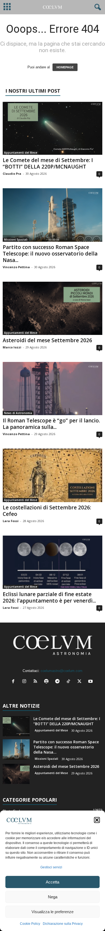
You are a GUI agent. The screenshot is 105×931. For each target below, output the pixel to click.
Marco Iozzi (12, 347)
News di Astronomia (18, 413)
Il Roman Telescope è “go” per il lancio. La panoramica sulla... (51, 424)
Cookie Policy (30, 924)
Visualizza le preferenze (53, 911)
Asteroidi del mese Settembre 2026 (47, 340)
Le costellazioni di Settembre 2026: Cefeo (47, 510)
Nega (52, 897)
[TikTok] (69, 682)
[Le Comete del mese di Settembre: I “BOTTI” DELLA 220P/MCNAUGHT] (52, 128)
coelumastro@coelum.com (61, 671)
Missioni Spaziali (15, 239)
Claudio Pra (12, 174)
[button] (97, 820)
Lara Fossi (11, 521)
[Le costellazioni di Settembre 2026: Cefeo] (52, 475)
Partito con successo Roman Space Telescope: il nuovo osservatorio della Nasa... (50, 254)
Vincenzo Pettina (16, 267)
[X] (80, 682)
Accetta (52, 882)
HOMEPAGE (65, 67)
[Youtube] (91, 682)
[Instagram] (25, 682)
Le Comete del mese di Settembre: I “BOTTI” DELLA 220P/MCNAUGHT (48, 163)
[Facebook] (14, 682)
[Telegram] (58, 682)
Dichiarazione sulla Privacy (63, 924)
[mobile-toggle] (7, 7)
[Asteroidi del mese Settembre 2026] (52, 308)
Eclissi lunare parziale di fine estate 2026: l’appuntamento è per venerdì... (49, 597)
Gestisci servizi (51, 867)
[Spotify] (47, 682)
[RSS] (36, 682)
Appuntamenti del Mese (20, 152)
